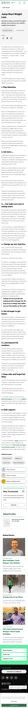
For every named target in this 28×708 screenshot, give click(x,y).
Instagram (11, 677)
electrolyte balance (6, 399)
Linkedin (15, 677)
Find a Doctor (11, 469)
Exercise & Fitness (7, 30)
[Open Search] (20, 2)
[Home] (6, 684)
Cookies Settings (14, 701)
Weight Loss (18, 458)
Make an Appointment (13, 481)
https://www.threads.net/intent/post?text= (11, 38)
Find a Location (11, 475)
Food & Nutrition (7, 458)
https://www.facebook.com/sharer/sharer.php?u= (3, 38)
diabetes (24, 399)
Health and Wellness (18, 462)
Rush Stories (6, 7)
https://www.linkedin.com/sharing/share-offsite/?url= (7, 38)
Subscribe (13, 505)
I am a (13, 2)
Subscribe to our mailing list (14, 671)
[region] (14, 700)
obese (16, 440)
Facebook (2, 677)
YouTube (7, 677)
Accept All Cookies (14, 705)
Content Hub (6, 462)
